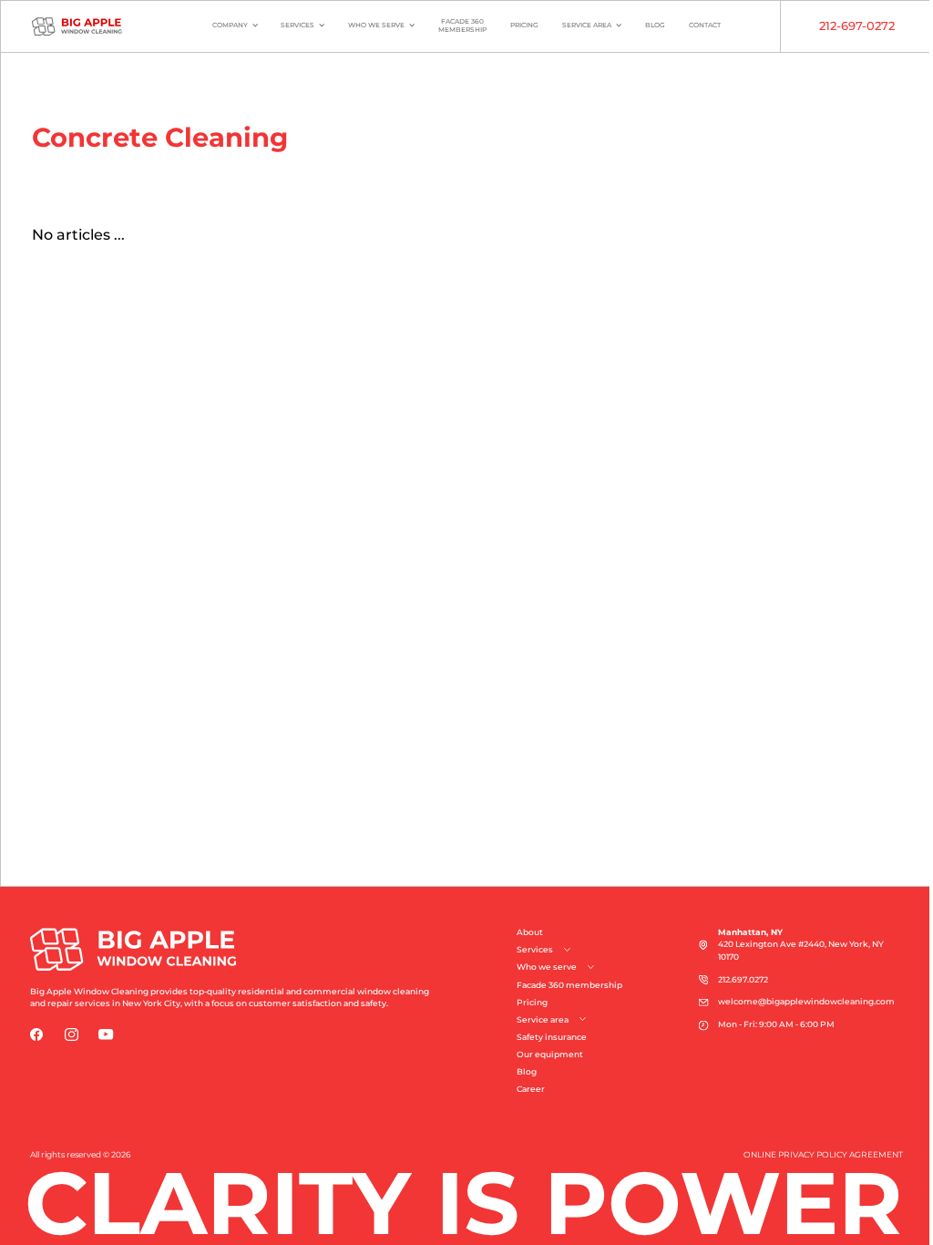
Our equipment (550, 1054)
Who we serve (376, 25)
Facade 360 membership (569, 985)
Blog (655, 25)
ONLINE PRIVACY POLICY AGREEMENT (823, 1154)
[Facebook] (37, 1034)
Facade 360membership (462, 25)
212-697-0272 (857, 25)
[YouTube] (106, 1034)
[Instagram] (71, 1034)
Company (230, 25)
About (530, 932)
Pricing (524, 25)
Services (297, 25)
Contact (705, 25)
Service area (586, 25)
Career (531, 1089)
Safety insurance (552, 1037)
